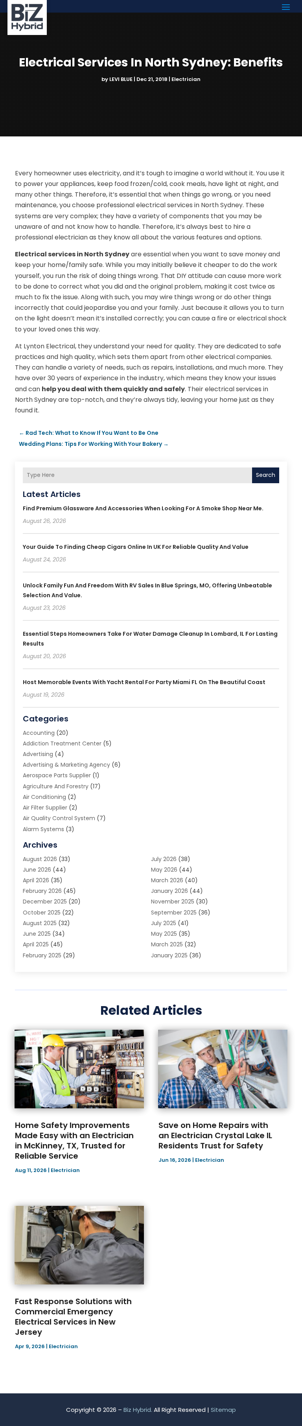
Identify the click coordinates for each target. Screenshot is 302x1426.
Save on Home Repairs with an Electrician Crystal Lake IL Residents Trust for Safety (215, 1135)
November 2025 (172, 901)
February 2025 (42, 955)
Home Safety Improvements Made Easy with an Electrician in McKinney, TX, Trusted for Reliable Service (74, 1140)
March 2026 (167, 880)
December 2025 (45, 901)
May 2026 (164, 870)
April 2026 (36, 880)
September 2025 (174, 912)
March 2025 (167, 944)
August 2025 (40, 923)
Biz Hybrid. (137, 1410)
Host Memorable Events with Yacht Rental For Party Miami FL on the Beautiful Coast (144, 682)
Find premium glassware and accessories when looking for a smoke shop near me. (143, 508)
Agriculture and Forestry (55, 786)
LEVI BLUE (121, 79)
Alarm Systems (43, 829)
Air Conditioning (44, 797)
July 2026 (164, 859)
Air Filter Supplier (45, 807)
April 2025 (36, 944)
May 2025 (164, 934)
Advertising (38, 754)
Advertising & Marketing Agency (66, 765)
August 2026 (40, 859)
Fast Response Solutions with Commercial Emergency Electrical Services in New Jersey (73, 1317)
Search (265, 475)
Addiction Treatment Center (62, 743)
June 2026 (37, 870)
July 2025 (163, 923)
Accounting (39, 733)
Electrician (186, 79)
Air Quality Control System (59, 818)
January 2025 (169, 955)
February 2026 (42, 891)
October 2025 (42, 912)
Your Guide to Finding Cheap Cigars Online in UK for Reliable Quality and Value (136, 547)
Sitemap (223, 1410)
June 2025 (37, 934)
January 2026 (169, 891)
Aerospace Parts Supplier (57, 775)
